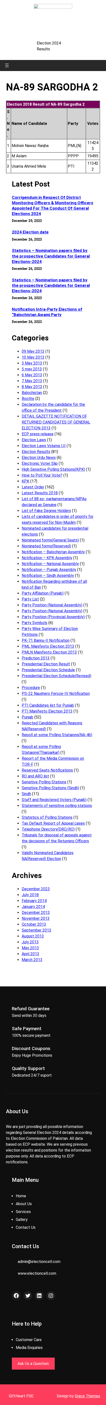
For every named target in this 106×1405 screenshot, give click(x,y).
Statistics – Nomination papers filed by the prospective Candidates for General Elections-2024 (51, 256)
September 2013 (36, 930)
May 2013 (30, 948)
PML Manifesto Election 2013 (48, 646)
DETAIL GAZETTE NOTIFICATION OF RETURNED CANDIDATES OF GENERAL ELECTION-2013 (56, 422)
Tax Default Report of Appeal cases (53, 823)
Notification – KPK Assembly (47, 558)
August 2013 (33, 936)
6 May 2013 (32, 375)
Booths (28, 398)
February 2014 (34, 900)
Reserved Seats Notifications (47, 770)
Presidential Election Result (46, 664)
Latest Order (33, 487)
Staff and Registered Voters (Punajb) (54, 799)
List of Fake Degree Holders (46, 510)
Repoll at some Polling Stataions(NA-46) (57, 734)
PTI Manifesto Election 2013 (47, 711)
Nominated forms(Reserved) (46, 546)
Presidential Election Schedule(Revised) (56, 675)
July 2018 (30, 895)
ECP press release (37, 434)
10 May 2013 (33, 357)
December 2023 (36, 889)
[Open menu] (7, 65)
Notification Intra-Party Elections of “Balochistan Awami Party (47, 312)
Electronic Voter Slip (40, 463)
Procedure (31, 687)
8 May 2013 (32, 386)
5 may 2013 (32, 369)
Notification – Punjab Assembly (49, 569)
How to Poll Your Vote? (42, 475)
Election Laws (34, 440)
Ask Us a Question (33, 1363)
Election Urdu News (39, 457)
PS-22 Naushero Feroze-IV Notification (56, 693)
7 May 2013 (32, 381)
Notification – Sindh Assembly (48, 575)
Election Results (36, 451)
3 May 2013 (32, 363)
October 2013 (34, 924)
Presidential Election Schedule (48, 670)
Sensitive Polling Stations (44, 782)
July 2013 (30, 942)
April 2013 (30, 953)
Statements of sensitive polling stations (57, 805)
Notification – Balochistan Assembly (53, 552)
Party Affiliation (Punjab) (43, 593)
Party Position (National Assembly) (52, 605)
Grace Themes (87, 1396)
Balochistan (32, 392)
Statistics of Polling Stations (47, 817)
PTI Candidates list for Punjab (48, 705)
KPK (25, 481)
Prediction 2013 (36, 658)
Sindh (26, 793)
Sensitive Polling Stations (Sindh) (50, 788)
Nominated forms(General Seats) (50, 540)
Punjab (27, 717)
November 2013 (36, 918)
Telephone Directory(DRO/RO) (48, 829)
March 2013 (32, 959)
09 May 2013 (33, 351)
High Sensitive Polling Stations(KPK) (53, 469)
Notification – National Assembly (50, 563)
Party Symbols (34, 622)
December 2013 (36, 912)
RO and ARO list (35, 776)
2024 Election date (30, 232)
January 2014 (33, 906)
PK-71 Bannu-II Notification (46, 640)
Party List (30, 599)
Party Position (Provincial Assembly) (53, 617)
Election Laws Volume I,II (44, 445)
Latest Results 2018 (40, 493)
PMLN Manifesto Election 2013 (49, 652)
